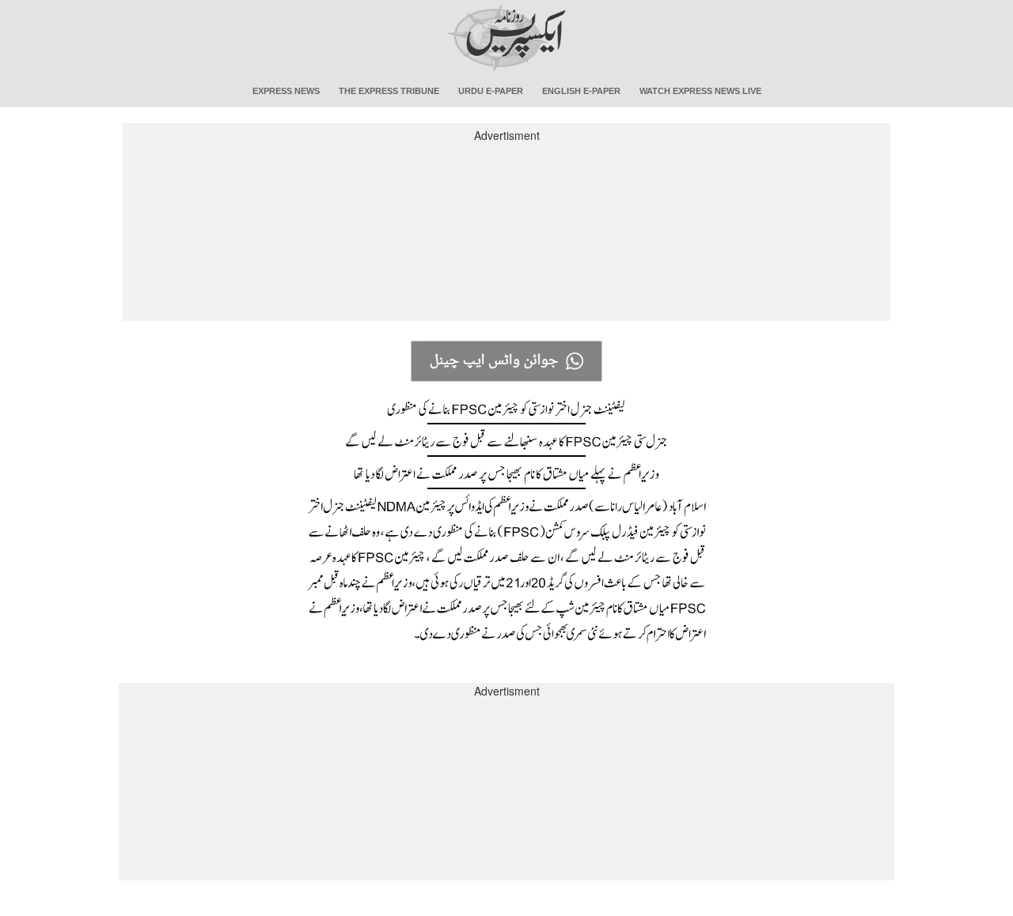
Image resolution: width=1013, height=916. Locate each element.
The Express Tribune (389, 91)
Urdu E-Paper (490, 91)
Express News (286, 91)
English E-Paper (581, 91)
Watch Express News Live (700, 91)
